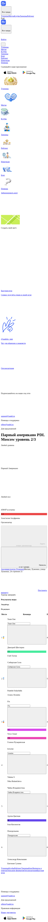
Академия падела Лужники (12, 569)
